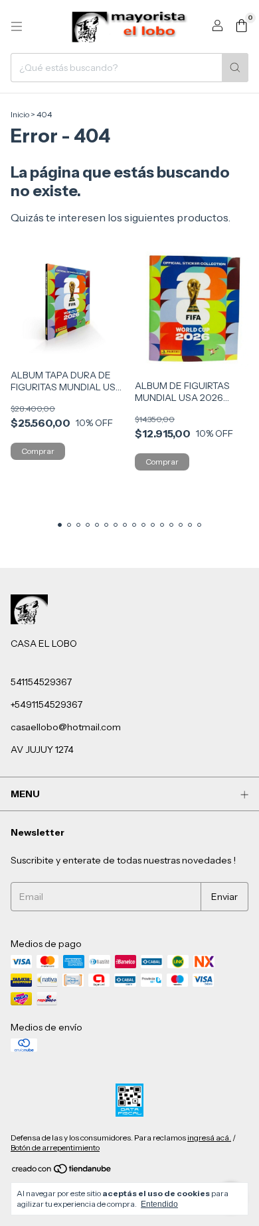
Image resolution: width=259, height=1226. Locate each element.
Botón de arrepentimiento (55, 1147)
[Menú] (17, 26)
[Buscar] (235, 67)
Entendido (159, 1204)
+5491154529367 (46, 704)
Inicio (20, 114)
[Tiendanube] (62, 1172)
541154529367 (41, 682)
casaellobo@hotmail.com (66, 727)
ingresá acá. (209, 1137)
